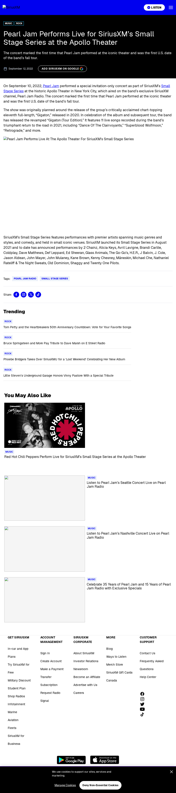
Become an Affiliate (86, 677)
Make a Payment (52, 669)
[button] (170, 7)
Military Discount (19, 680)
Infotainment (16, 704)
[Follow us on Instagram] (144, 699)
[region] (88, 779)
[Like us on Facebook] (144, 693)
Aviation (13, 720)
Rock (19, 23)
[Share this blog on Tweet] (31, 295)
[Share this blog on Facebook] (16, 295)
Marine (12, 712)
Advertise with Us (85, 685)
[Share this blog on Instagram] (24, 295)
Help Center (148, 677)
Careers (78, 693)
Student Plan (17, 688)
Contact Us (147, 653)
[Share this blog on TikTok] (38, 295)
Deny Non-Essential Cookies (100, 785)
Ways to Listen (116, 657)
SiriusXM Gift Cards (119, 672)
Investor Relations (85, 661)
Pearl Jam (51, 86)
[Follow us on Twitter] (144, 704)
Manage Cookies (65, 785)
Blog (109, 649)
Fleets (12, 728)
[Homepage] (16, 7)
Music (8, 23)
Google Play (71, 760)
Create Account (51, 661)
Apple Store (104, 760)
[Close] (171, 772)
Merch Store (114, 664)
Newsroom (80, 669)
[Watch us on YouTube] (144, 709)
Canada (111, 680)
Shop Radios (16, 696)
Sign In (45, 653)
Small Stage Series (54, 278)
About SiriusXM (83, 653)
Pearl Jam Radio (25, 278)
